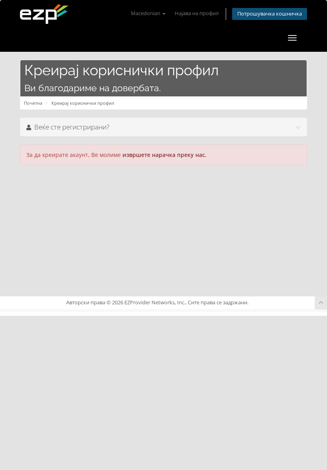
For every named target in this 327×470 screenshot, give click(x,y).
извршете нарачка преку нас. (164, 155)
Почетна (33, 103)
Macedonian (146, 13)
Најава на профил (197, 13)
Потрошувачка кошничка (269, 13)
